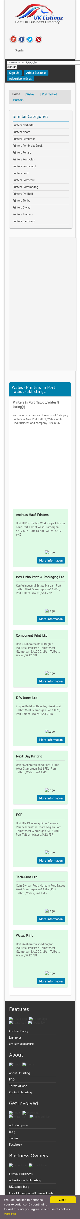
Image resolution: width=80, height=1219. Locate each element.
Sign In (19, 50)
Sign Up (14, 73)
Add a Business (36, 73)
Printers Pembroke (24, 139)
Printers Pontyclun (24, 159)
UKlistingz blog (19, 1187)
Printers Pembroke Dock (27, 146)
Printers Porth (21, 173)
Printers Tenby (21, 201)
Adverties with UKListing (25, 1180)
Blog (12, 1132)
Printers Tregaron (23, 214)
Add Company (18, 1125)
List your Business (21, 1174)
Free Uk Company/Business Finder (32, 1193)
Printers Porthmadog (25, 187)
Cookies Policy (18, 1031)
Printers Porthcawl (24, 180)
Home (16, 94)
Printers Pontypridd (24, 166)
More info (10, 1214)
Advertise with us (20, 78)
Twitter (13, 1138)
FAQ (12, 1079)
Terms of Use (18, 1086)
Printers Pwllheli (23, 194)
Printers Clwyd (21, 207)
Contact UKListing (20, 1092)
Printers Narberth (23, 125)
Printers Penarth (22, 152)
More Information (51, 560)
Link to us (15, 1038)
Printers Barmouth (24, 221)
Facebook (15, 1145)
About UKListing (19, 1073)
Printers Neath (21, 132)
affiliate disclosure (21, 1044)
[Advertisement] (42, 304)
